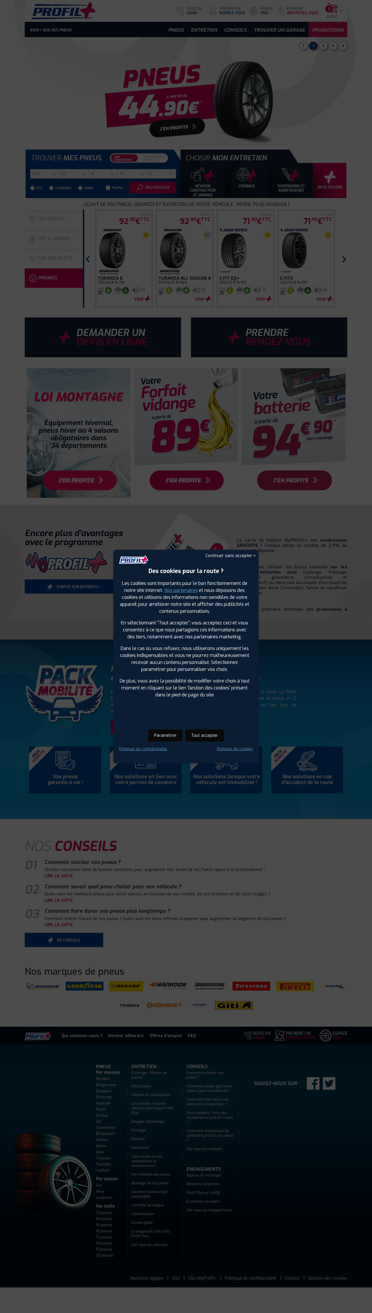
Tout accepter (204, 735)
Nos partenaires (181, 590)
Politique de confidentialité (143, 748)
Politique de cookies (235, 748)
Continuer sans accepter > (230, 555)
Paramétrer (165, 735)
